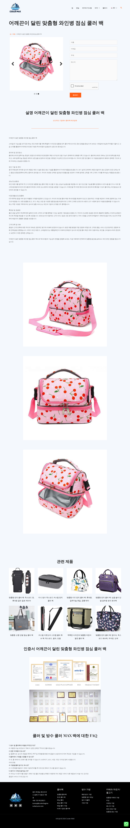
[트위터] (15, 805)
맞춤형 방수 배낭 (87, 797)
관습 (77, 8)
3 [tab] (38, 94)
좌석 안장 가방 (111, 809)
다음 (61, 64)
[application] (99, 8)
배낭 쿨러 (60, 800)
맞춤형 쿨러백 (62, 794)
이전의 (12, 64)
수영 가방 (85, 803)
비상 (107, 800)
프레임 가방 (110, 803)
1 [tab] (34, 94)
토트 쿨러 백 (61, 797)
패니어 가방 (110, 806)
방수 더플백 (86, 800)
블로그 (105, 8)
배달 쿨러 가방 (62, 806)
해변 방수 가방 (87, 794)
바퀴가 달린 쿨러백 (63, 808)
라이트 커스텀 (87, 8)
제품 (14, 34)
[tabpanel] (36, 64)
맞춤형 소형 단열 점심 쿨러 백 (21, 635)
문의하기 (75, 95)
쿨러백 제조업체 (71, 120)
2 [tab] (36, 94)
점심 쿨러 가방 (62, 803)
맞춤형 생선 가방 (112, 812)
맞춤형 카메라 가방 (112, 797)
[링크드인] (20, 805)
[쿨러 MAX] (15, 8)
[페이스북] (11, 805)
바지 (96, 8)
